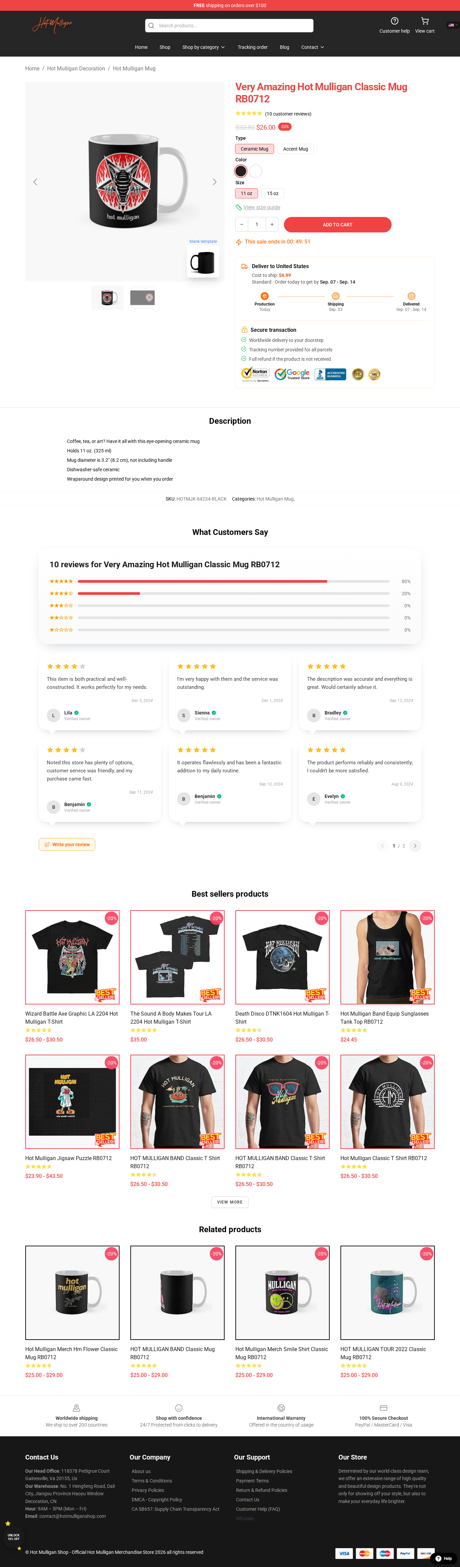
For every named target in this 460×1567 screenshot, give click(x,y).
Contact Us (247, 1499)
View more (230, 1202)
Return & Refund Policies (261, 1490)
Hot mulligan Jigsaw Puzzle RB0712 (68, 1158)
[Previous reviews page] (382, 846)
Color (241, 159)
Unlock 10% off (14, 1537)
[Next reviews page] (415, 846)
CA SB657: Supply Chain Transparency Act (176, 1509)
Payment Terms (252, 1480)
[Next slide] (214, 182)
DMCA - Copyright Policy (157, 1499)
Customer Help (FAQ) (258, 1509)
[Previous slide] (36, 182)
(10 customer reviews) (288, 114)
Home (32, 68)
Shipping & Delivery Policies (264, 1471)
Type (240, 138)
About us (141, 1471)
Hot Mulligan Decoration (76, 68)
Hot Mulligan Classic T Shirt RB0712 (383, 1158)
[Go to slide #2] (142, 298)
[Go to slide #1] (107, 298)
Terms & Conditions (152, 1480)
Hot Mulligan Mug (134, 68)
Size (239, 182)
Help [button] (448, 1558)
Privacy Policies (148, 1490)
